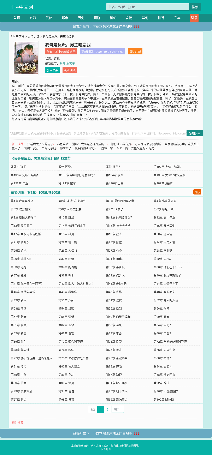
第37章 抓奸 (18, 275)
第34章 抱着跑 (67, 267)
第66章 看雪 (66, 333)
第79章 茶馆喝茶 (117, 358)
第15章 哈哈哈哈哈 (118, 225)
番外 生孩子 (67, 63)
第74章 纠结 (66, 350)
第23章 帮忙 (114, 242)
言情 (129, 17)
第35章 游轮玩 (115, 267)
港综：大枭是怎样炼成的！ (89, 144)
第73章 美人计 (20, 350)
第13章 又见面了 (21, 225)
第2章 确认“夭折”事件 (72, 201)
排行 (161, 17)
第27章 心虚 (114, 250)
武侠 (49, 17)
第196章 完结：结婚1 (25, 175)
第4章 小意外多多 (165, 201)
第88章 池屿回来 (164, 374)
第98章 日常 (66, 399)
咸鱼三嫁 (107, 148)
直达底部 (135, 51)
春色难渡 (63, 144)
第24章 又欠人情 (164, 242)
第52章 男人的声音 (166, 300)
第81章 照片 (18, 366)
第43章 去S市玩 (116, 283)
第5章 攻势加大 (21, 209)
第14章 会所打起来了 (72, 225)
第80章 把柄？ (163, 358)
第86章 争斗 (66, 374)
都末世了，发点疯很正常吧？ (79, 148)
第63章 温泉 (114, 325)
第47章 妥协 (114, 292)
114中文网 (22, 6)
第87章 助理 (114, 374)
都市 (64, 17)
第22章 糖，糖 (67, 242)
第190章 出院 (114, 183)
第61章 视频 (18, 325)
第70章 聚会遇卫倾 (70, 341)
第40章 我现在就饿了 (167, 275)
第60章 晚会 (161, 317)
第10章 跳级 (66, 217)
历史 (81, 17)
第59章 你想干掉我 (118, 317)
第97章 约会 (18, 399)
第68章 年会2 (162, 333)
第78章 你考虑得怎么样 (73, 358)
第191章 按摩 (67, 183)
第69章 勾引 (18, 341)
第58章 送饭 (66, 317)
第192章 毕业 (19, 183)
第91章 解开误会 (117, 383)
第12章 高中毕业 (164, 217)
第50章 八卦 (66, 300)
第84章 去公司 (163, 366)
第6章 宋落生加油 (69, 209)
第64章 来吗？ (163, 325)
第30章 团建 (66, 259)
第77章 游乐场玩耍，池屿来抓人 (32, 358)
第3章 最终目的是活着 (120, 201)
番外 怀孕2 (65, 166)
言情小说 (33, 36)
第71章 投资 (114, 341)
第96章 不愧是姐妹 (166, 391)
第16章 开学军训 (164, 225)
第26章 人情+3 (67, 250)
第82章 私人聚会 (69, 366)
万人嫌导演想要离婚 (148, 144)
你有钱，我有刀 (121, 144)
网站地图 (106, 449)
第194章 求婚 (114, 175)
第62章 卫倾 (66, 325)
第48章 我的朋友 (164, 292)
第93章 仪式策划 (21, 391)
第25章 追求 (18, 250)
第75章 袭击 (114, 350)
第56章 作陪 (161, 308)
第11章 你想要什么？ (119, 217)
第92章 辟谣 (161, 383)
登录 (194, 17)
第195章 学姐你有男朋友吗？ (77, 175)
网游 (97, 17)
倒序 (197, 192)
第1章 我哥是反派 (22, 201)
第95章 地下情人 (117, 391)
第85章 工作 (18, 374)
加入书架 (52, 70)
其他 (145, 17)
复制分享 (195, 133)
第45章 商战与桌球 (23, 292)
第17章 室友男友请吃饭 (26, 234)
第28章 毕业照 (163, 250)
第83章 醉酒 (114, 366)
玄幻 (32, 17)
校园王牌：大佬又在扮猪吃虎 (135, 148)
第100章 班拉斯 (164, 399)
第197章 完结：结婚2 (167, 166)
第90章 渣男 (66, 383)
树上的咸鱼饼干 (65, 51)
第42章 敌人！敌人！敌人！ (76, 283)
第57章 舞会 (18, 317)
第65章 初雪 (18, 333)
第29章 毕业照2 (21, 259)
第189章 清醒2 (163, 183)
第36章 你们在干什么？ (169, 267)
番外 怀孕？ (113, 166)
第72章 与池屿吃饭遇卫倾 (170, 341)
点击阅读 (70, 70)
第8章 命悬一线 (163, 209)
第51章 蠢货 (114, 300)
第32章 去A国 (162, 259)
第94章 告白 (66, 391)
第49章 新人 (18, 300)
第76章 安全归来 (164, 350)
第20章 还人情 (163, 234)
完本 (177, 17)
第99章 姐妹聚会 (117, 399)
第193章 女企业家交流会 (170, 175)
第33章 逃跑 (18, 267)
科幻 (113, 17)
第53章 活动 (18, 308)
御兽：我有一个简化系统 (40, 148)
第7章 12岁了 (114, 209)
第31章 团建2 (114, 259)
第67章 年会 (114, 333)
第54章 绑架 (66, 308)
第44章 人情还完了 (166, 283)
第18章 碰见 (66, 234)
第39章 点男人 (115, 275)
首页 (16, 17)
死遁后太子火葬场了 (40, 144)
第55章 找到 (114, 308)
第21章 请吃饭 (20, 242)
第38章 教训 (66, 275)
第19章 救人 (114, 234)
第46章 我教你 (67, 292)
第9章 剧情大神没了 (23, 217)
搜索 (195, 6)
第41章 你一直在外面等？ (27, 283)
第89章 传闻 (18, 383)
